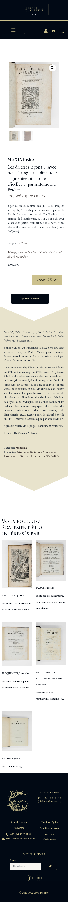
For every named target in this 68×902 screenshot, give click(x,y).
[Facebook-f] (30, 878)
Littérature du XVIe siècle (51, 252)
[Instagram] (39, 878)
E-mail (13, 860)
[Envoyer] (51, 866)
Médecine (22, 243)
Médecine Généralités (18, 256)
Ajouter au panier (30, 298)
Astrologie (12, 252)
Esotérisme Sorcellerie (27, 252)
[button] (13, 30)
